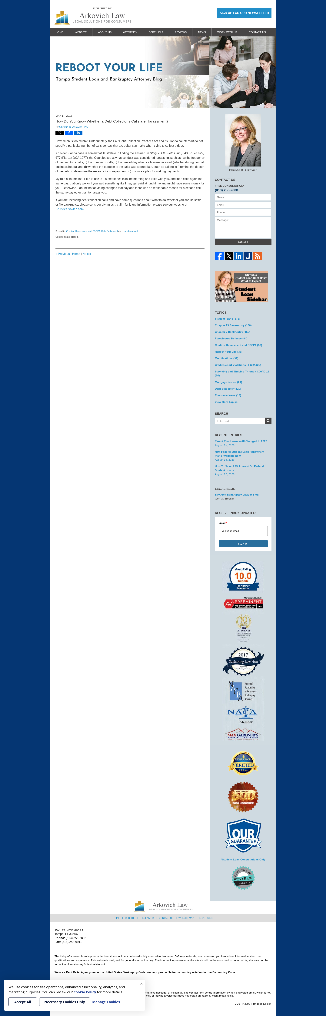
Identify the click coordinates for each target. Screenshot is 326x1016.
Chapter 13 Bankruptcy (233, 325)
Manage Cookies (106, 1002)
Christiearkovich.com (69, 209)
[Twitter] (229, 256)
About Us (104, 32)
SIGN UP (243, 543)
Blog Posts (206, 918)
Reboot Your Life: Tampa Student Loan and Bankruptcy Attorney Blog (93, 16)
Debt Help (156, 32)
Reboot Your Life (228, 351)
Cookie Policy (85, 992)
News (202, 32)
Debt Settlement (109, 231)
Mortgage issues (228, 382)
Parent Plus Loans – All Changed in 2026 (241, 441)
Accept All (22, 1002)
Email (223, 523)
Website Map (186, 918)
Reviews (181, 32)
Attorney (130, 32)
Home (59, 32)
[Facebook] (219, 256)
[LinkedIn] (238, 256)
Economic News (228, 395)
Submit (243, 241)
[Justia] (248, 256)
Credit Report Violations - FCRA (238, 364)
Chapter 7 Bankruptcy (232, 331)
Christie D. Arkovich (243, 170)
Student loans (227, 318)
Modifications (226, 358)
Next (86, 253)
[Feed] (257, 256)
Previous (62, 253)
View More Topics (226, 401)
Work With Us (227, 32)
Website (81, 32)
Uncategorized (130, 231)
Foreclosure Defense (231, 338)
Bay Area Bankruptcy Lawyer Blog (237, 494)
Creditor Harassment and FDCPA (83, 231)
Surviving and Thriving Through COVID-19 (242, 373)
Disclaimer (147, 918)
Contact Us (257, 32)
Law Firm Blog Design (253, 1003)
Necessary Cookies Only (64, 1002)
